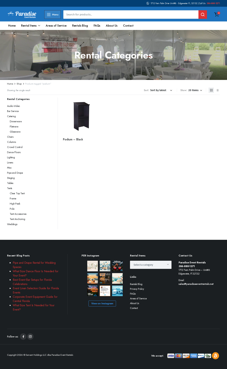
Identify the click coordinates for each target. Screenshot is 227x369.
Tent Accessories (18, 214)
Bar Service (13, 111)
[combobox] (150, 265)
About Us (111, 26)
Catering (11, 116)
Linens (10, 162)
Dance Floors (14, 152)
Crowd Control (15, 147)
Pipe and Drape (15, 173)
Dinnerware (15, 121)
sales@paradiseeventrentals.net (196, 284)
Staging (11, 178)
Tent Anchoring (17, 219)
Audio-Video (13, 106)
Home (11, 26)
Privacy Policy (137, 289)
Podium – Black (73, 139)
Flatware (14, 126)
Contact (128, 26)
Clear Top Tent (17, 193)
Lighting (11, 157)
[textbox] (144, 265)
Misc (9, 167)
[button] (216, 14)
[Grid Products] (211, 90)
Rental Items (28, 26)
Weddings (12, 224)
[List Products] (217, 90)
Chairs (10, 137)
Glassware (15, 131)
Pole (12, 209)
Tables (10, 183)
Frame (13, 198)
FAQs (97, 26)
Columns (11, 142)
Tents (9, 188)
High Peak (15, 203)
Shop (19, 84)
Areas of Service (56, 26)
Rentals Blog (80, 26)
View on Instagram (102, 303)
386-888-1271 (213, 3)
